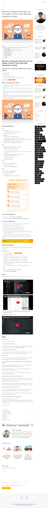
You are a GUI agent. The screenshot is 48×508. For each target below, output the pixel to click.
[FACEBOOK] (21, 495)
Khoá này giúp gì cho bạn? (9, 51)
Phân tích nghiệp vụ (39, 167)
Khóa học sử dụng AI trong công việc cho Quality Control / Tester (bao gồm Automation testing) (16, 48)
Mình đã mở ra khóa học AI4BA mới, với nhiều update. (13, 50)
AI (2, 409)
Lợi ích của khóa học (8, 53)
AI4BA (39, 126)
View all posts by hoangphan (24, 437)
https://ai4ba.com (12, 79)
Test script (4, 418)
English (37, 153)
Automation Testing (39, 130)
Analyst (37, 128)
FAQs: (6, 57)
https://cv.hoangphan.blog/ (17, 216)
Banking (37, 136)
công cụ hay (42, 149)
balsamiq (37, 132)
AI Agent (6, 409)
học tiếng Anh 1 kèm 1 (39, 155)
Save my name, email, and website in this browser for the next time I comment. (13, 485)
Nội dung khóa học (8, 52)
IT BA (36, 157)
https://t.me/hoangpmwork (11, 271)
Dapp (36, 151)
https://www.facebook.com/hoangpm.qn (14, 269)
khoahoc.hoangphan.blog (20, 347)
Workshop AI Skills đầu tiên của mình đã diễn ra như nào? (38, 41)
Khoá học (40, 157)
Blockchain (43, 138)
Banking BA (42, 136)
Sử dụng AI (4, 415)
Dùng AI (44, 151)
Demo (6, 56)
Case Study (37, 147)
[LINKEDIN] (27, 495)
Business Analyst (5, 452)
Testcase (4, 419)
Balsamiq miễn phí (38, 134)
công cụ (37, 149)
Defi (39, 151)
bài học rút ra (38, 145)
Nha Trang (40, 165)
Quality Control (38, 171)
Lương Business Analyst (39, 161)
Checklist (4, 412)
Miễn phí (37, 163)
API (40, 128)
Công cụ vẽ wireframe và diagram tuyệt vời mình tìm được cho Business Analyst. (28, 457)
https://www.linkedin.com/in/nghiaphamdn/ (20, 218)
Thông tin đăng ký (8, 55)
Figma (41, 153)
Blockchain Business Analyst (39, 141)
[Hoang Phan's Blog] (3, 2)
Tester (8, 419)
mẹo (36, 165)
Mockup (41, 163)
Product (9, 412)
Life (36, 159)
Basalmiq (37, 138)
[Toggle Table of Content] (31, 46)
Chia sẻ (3, 9)
